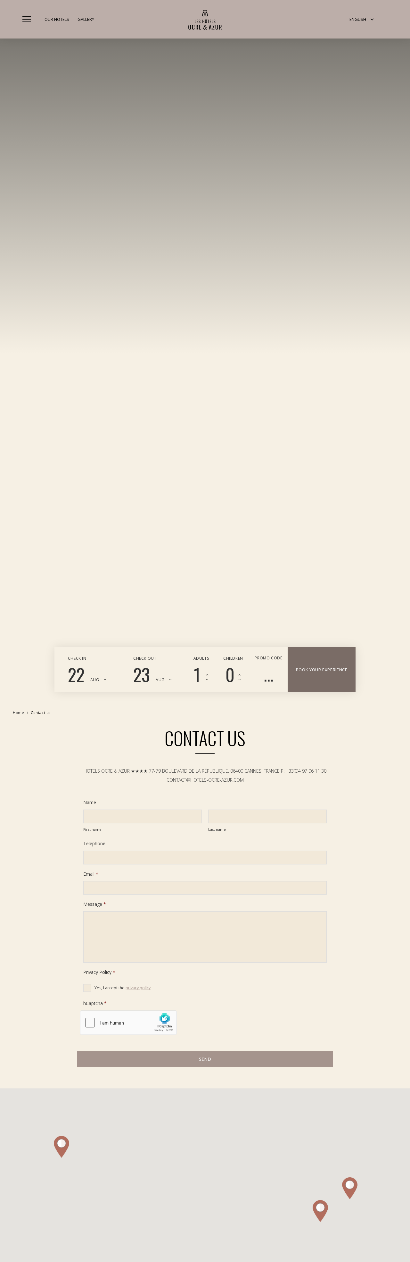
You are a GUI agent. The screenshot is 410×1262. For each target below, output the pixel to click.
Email (90, 874)
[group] (205, 354)
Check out (144, 658)
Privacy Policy (99, 972)
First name (92, 829)
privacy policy (138, 988)
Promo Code (268, 658)
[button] (361, 19)
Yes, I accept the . (123, 988)
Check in (77, 658)
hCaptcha (95, 1003)
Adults (201, 658)
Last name (217, 829)
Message (94, 904)
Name (89, 802)
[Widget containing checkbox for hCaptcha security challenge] (128, 1022)
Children (233, 658)
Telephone (94, 843)
